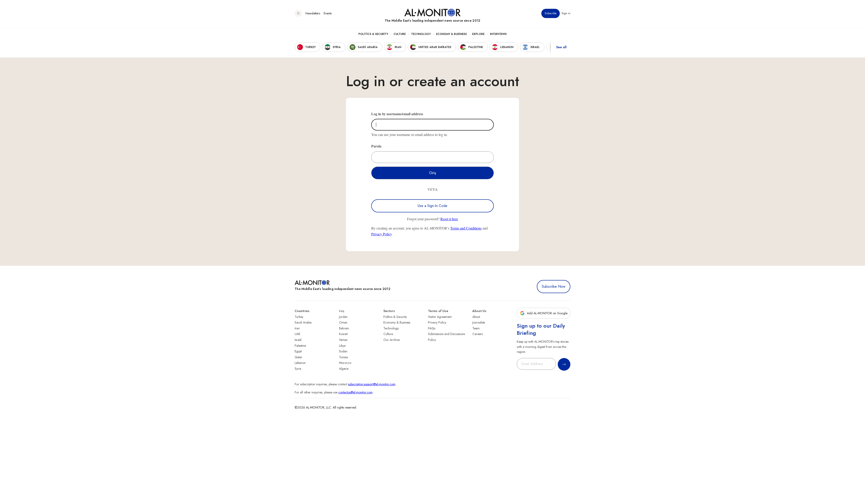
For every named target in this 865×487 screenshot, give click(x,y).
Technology (421, 34)
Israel (298, 340)
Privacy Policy (381, 234)
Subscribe (550, 13)
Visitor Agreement (439, 317)
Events (328, 13)
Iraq (341, 311)
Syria (298, 368)
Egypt (298, 351)
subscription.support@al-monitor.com (371, 384)
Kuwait (343, 334)
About (476, 317)
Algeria (343, 368)
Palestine (300, 345)
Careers (477, 334)
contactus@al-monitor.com (355, 392)
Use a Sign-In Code (432, 205)
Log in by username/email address (397, 113)
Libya (342, 345)
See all (561, 47)
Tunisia (343, 357)
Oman (343, 322)
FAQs (431, 328)
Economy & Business (451, 34)
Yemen (343, 340)
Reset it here (449, 218)
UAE (297, 334)
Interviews (498, 34)
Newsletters (312, 13)
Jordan (343, 317)
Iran (297, 328)
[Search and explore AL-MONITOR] (298, 13)
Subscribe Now (553, 286)
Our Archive (391, 340)
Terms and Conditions (466, 228)
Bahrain (344, 328)
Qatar (298, 357)
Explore (478, 34)
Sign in (566, 13)
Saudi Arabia (303, 322)
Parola (376, 146)
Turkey (299, 317)
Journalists (478, 322)
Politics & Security (373, 34)
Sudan (343, 351)
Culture (400, 34)
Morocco (345, 363)
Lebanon (300, 363)
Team (476, 328)
